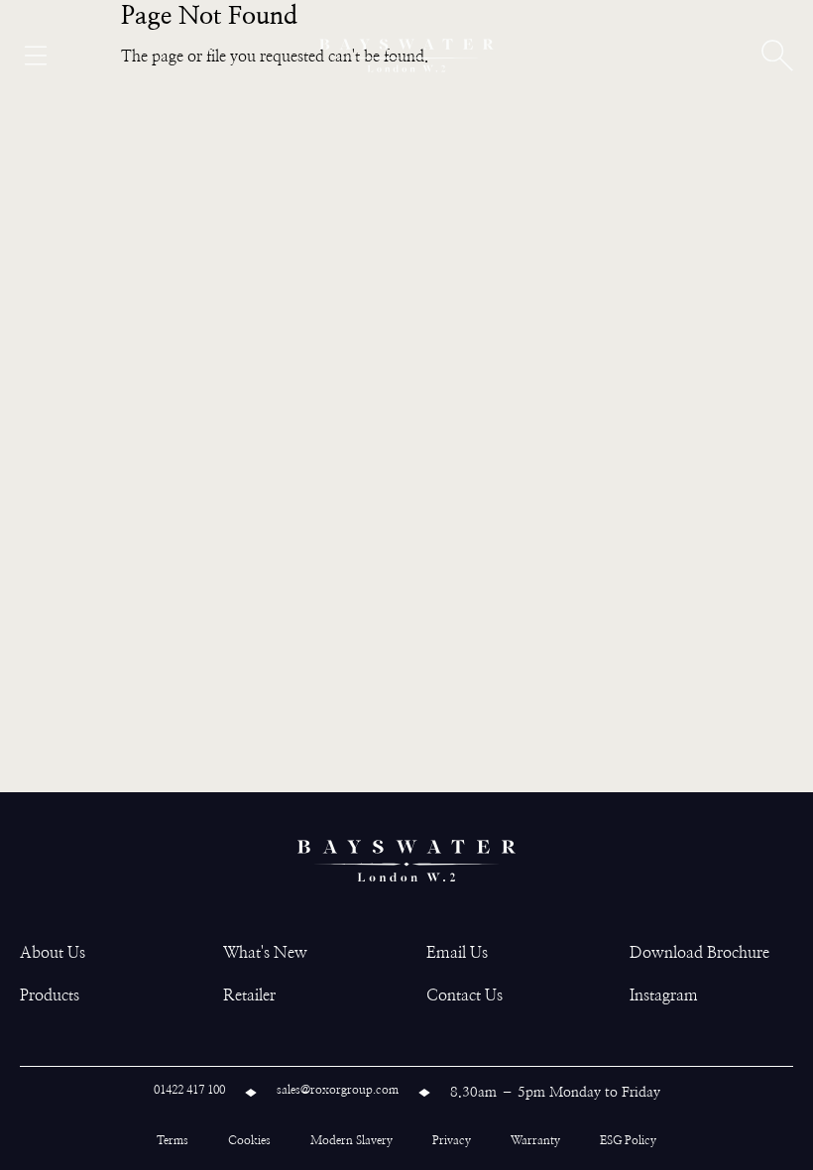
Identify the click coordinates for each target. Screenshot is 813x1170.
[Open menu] (36, 55)
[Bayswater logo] (406, 55)
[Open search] (777, 55)
